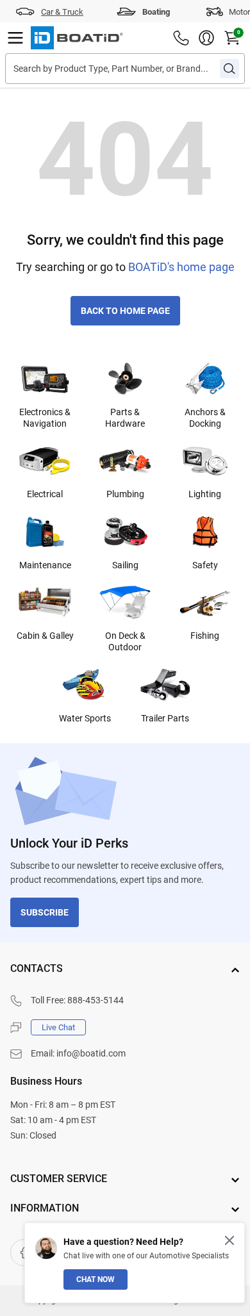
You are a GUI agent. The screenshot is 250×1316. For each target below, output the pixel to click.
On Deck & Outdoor (125, 641)
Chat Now (95, 1279)
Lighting (204, 494)
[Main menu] (15, 37)
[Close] (229, 1240)
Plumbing (125, 494)
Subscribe (45, 912)
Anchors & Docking (205, 418)
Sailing (125, 565)
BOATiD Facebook (23, 1252)
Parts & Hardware (125, 418)
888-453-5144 (95, 1000)
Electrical (45, 494)
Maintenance (45, 565)
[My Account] (206, 37)
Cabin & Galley (45, 635)
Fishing (204, 635)
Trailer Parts (165, 718)
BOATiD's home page (181, 267)
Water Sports (85, 718)
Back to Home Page (125, 311)
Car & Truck (62, 12)
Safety (205, 565)
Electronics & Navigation (45, 418)
